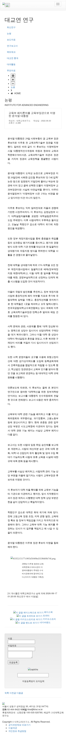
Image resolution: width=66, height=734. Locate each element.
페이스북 (48, 611)
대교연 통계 (12, 58)
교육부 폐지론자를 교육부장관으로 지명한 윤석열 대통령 (32, 114)
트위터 (45, 615)
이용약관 (12, 727)
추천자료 (11, 70)
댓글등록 (13, 662)
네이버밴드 (44, 622)
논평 (9, 33)
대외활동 (11, 64)
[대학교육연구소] (3, 4)
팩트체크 (11, 51)
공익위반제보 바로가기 (19, 724)
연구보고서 (12, 45)
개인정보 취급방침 (17, 730)
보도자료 (11, 39)
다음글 (20, 692)
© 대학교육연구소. (21, 721)
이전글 (13, 692)
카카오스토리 (49, 618)
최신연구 (11, 27)
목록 (7, 692)
